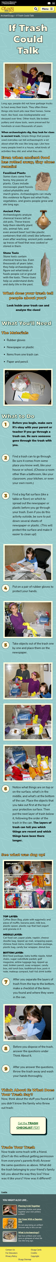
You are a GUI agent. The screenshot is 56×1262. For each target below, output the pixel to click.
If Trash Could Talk (25, 15)
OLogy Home (8, 9)
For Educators (11, 1253)
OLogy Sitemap (24, 1259)
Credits (4, 1192)
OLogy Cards (36, 1249)
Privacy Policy (11, 1256)
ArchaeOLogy (7, 15)
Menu (47, 9)
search (36, 9)
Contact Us (10, 1249)
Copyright (35, 1256)
